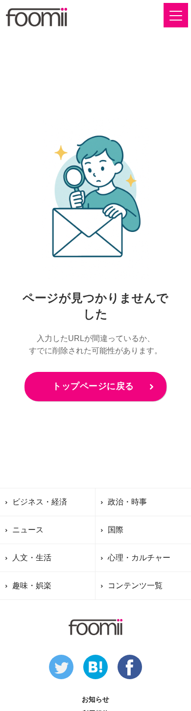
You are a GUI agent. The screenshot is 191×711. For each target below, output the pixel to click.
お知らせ (95, 699)
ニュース (28, 530)
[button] (176, 15)
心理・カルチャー (139, 557)
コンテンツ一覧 (135, 585)
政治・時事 (127, 502)
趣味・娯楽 (31, 585)
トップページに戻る (93, 386)
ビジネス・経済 (39, 502)
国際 (115, 530)
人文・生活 (31, 557)
